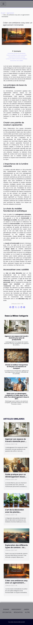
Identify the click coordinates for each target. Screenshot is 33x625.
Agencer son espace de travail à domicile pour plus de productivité (16, 338)
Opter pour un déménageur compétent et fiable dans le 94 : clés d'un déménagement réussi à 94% (16, 396)
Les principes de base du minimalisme (16, 53)
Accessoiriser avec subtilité (16, 60)
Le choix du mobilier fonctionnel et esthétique (16, 58)
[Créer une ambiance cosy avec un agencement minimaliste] (16, 571)
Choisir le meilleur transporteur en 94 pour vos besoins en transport (16, 366)
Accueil (3, 13)
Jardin (26, 609)
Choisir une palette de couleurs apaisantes (16, 55)
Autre (27, 612)
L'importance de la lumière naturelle (16, 57)
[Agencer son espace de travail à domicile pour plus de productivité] (16, 327)
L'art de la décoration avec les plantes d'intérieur (14, 512)
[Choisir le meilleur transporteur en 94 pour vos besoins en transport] (16, 355)
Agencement (10, 13)
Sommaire (17, 51)
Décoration (6, 612)
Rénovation (18, 612)
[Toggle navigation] (3, 4)
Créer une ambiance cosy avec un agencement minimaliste (16, 583)
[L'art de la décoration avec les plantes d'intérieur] (16, 500)
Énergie (6, 609)
